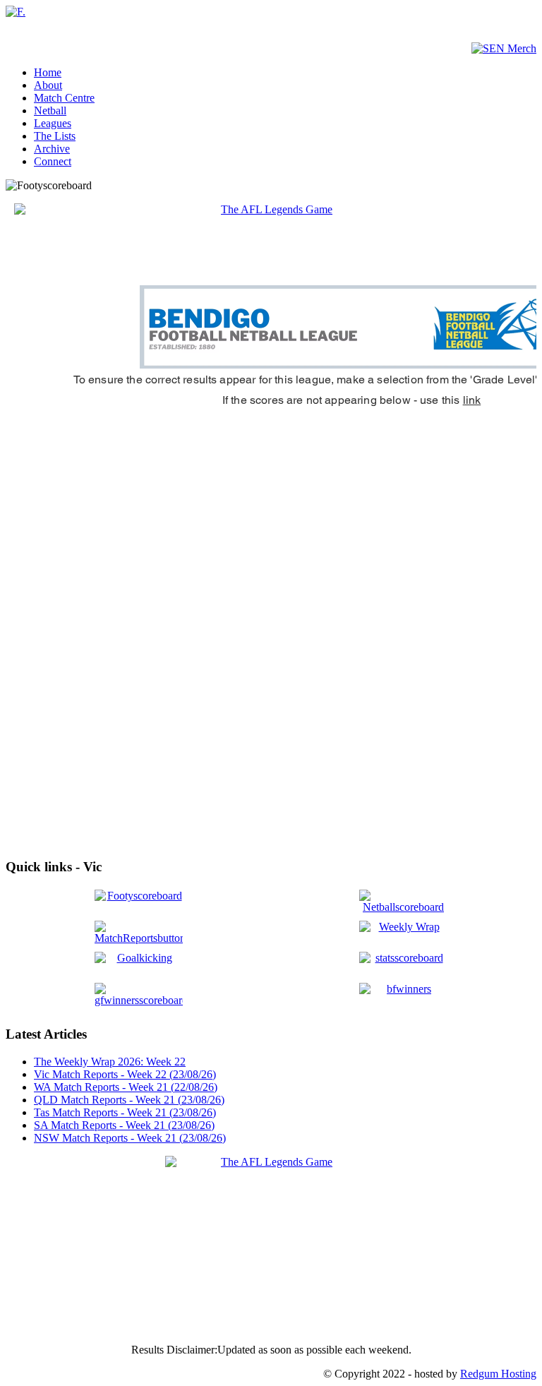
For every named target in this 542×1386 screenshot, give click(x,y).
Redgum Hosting (498, 1374)
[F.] (15, 12)
